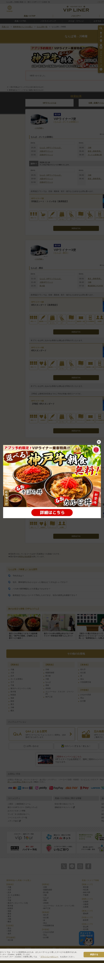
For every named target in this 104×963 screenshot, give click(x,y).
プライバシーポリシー (49, 957)
